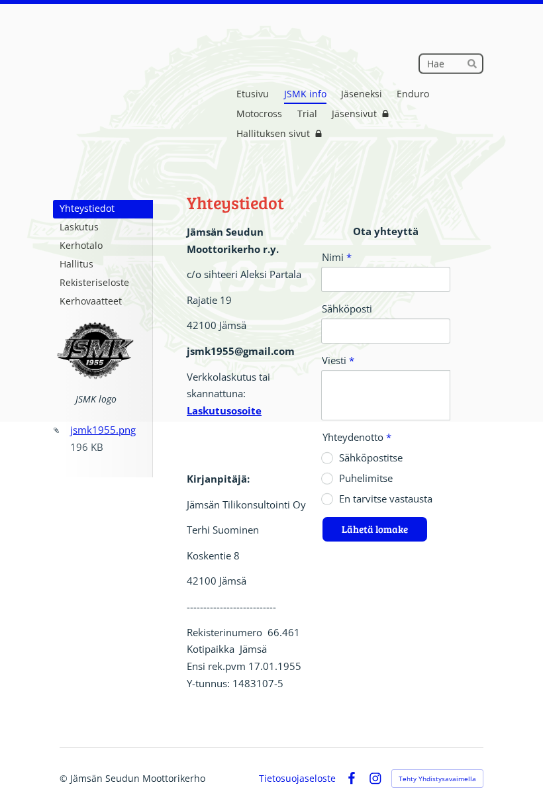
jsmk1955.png (103, 429)
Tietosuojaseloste (297, 778)
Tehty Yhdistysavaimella (437, 778)
